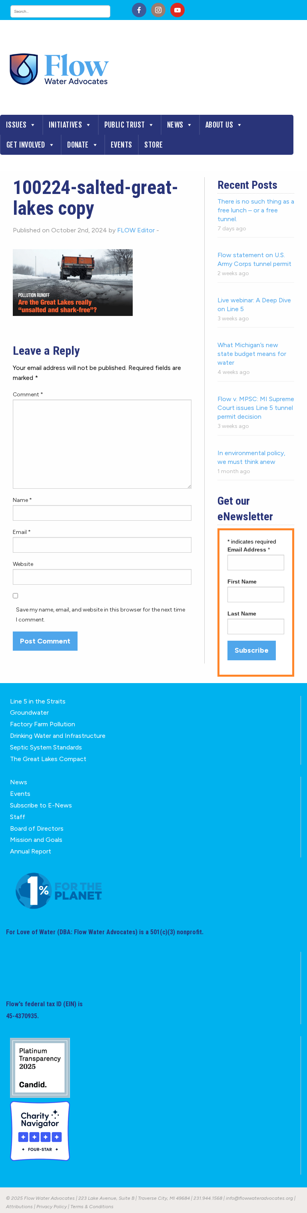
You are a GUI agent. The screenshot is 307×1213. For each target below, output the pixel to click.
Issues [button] (16, 124)
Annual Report (30, 851)
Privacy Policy (51, 1206)
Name (22, 500)
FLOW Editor (136, 230)
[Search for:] (68, 11)
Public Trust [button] (124, 124)
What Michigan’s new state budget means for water (251, 353)
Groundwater (29, 712)
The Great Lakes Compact (48, 759)
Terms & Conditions (92, 1206)
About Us (219, 124)
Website (23, 564)
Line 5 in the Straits (38, 701)
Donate (77, 144)
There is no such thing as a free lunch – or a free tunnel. (255, 210)
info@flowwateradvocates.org (259, 1198)
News (175, 124)
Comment (28, 394)
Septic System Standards (46, 747)
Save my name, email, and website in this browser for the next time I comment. (100, 614)
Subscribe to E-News (41, 805)
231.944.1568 (207, 1198)
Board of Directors (37, 828)
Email (22, 532)
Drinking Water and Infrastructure (58, 735)
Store (153, 144)
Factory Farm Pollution (42, 724)
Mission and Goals (36, 839)
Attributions (19, 1206)
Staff (17, 817)
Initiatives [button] (65, 124)
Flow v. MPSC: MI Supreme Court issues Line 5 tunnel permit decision (255, 407)
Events (121, 144)
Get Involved (25, 144)
